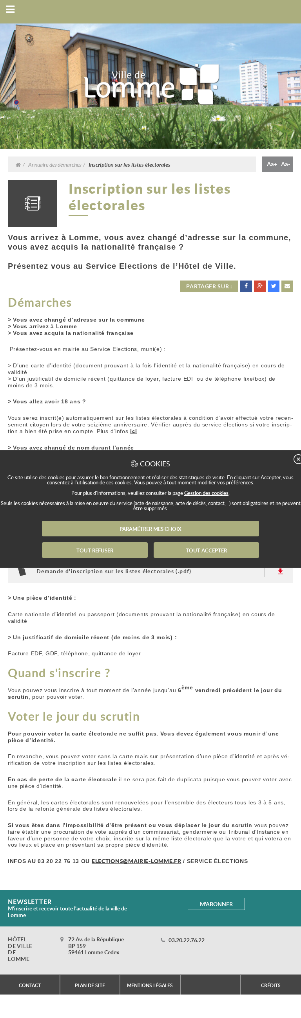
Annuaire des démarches (54, 164)
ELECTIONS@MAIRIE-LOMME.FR (136, 861)
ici (133, 431)
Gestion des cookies (206, 492)
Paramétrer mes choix (150, 528)
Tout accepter (206, 550)
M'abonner (216, 904)
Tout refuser (94, 550)
